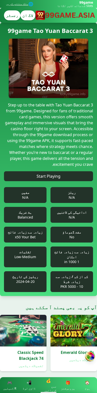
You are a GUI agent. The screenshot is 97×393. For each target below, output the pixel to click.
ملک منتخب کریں (17, 4)
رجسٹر (12, 15)
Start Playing (48, 176)
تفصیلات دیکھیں (81, 359)
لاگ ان (27, 15)
